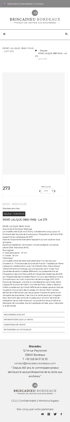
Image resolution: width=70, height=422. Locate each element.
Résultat (43, 50)
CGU (14, 400)
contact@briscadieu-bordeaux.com (35, 363)
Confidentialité (27, 400)
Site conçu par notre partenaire (35, 409)
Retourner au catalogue (17, 329)
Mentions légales (49, 400)
